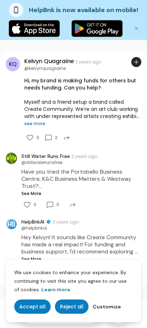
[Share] (66, 138)
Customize (107, 306)
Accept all (32, 306)
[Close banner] (136, 29)
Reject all (71, 306)
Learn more (55, 289)
